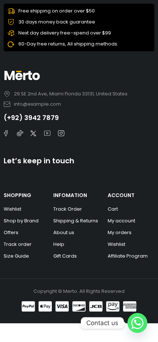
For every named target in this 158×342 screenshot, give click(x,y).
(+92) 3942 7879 (31, 117)
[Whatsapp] (137, 323)
